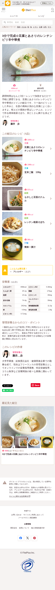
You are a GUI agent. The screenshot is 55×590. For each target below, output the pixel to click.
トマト (35, 27)
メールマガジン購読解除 (27, 518)
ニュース (14, 16)
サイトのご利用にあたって (33, 515)
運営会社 (13, 528)
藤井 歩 (18, 355)
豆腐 (40, 27)
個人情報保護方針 (38, 528)
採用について (24, 528)
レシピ (41, 16)
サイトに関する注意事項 (18, 496)
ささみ (24, 27)
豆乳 (45, 27)
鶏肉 (18, 27)
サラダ (50, 27)
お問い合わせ (16, 515)
